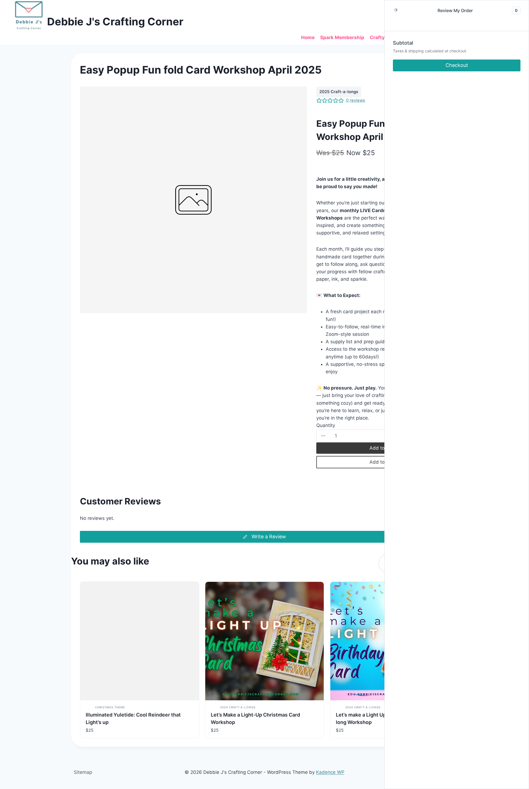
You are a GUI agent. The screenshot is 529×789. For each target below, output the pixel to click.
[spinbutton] (382, 435)
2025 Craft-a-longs (338, 91)
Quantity (325, 425)
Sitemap (83, 772)
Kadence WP (330, 772)
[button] (323, 435)
